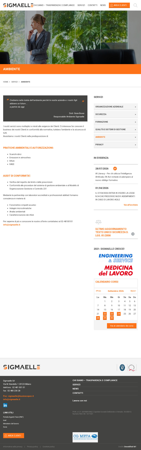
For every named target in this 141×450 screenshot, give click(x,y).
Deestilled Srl (130, 447)
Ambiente (100, 137)
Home (5, 82)
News (103, 5)
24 (119, 314)
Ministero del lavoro (11, 424)
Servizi (81, 5)
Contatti (92, 5)
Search (137, 5)
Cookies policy (49, 447)
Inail (4, 420)
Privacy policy (32, 447)
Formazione (101, 122)
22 (105, 314)
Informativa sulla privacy (12, 447)
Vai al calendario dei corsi (121, 326)
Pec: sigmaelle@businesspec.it (18, 396)
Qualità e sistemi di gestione (110, 129)
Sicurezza (100, 114)
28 (98, 318)
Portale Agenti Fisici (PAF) (13, 417)
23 (112, 314)
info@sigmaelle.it (11, 224)
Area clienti (120, 5)
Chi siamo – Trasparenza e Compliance (54, 5)
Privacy (99, 145)
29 (105, 318)
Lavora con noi (80, 400)
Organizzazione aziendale (109, 107)
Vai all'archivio (131, 205)
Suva (5, 427)
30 (112, 318)
